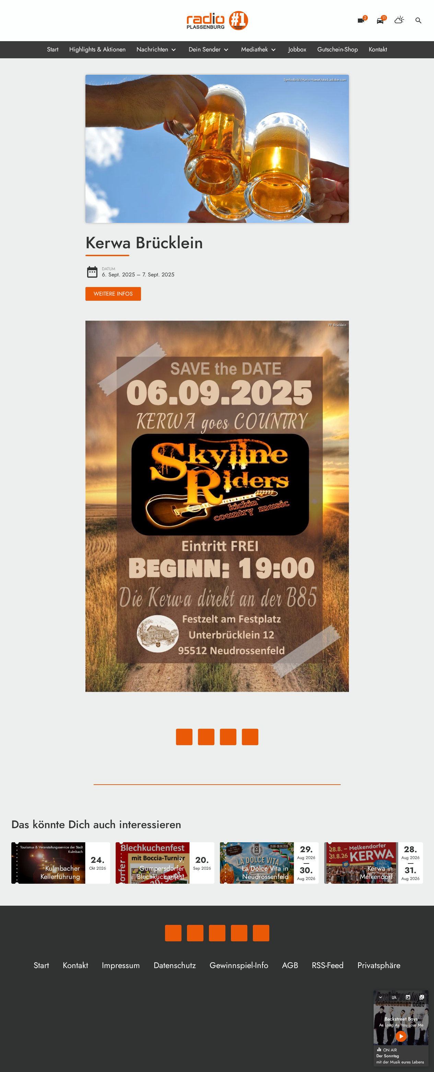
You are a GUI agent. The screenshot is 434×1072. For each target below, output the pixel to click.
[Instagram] (45, 20)
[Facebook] (32, 20)
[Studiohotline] (73, 20)
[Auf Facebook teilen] (184, 737)
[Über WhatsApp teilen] (228, 737)
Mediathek (254, 49)
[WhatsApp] (18, 20)
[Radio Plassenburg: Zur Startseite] (217, 20)
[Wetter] (399, 20)
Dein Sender (205, 49)
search (418, 20)
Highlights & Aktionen (97, 49)
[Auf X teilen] (206, 737)
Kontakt (378, 49)
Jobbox (297, 49)
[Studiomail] (59, 20)
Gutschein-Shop (337, 49)
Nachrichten (152, 49)
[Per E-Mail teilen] (250, 737)
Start (52, 49)
